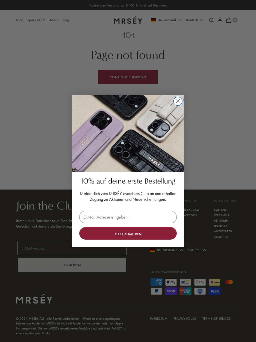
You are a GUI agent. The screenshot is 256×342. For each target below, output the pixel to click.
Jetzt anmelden (128, 234)
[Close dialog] (178, 101)
